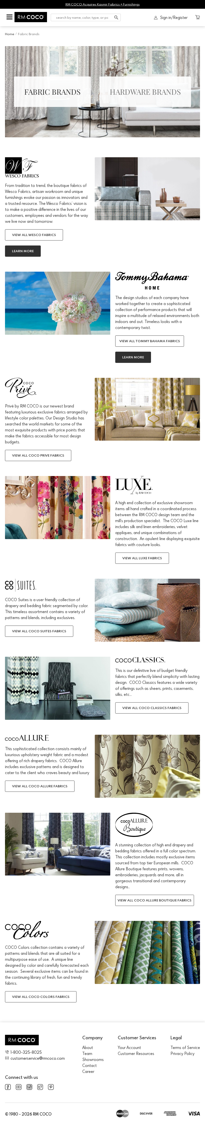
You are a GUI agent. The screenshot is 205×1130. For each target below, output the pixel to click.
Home (9, 34)
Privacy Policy (182, 1053)
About (87, 1047)
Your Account (129, 1047)
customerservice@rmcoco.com (37, 1058)
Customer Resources (136, 1053)
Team (87, 1053)
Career (88, 1071)
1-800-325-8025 (26, 1052)
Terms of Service (185, 1047)
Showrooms (93, 1059)
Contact (89, 1065)
